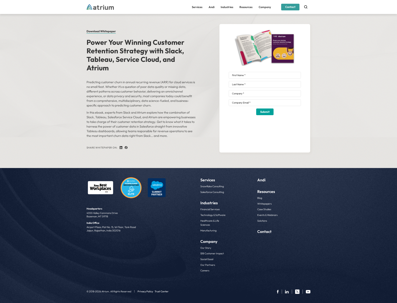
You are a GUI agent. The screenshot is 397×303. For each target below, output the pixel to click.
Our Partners (207, 264)
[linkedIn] (121, 147)
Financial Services (210, 209)
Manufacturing (208, 230)
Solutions (262, 220)
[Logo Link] (100, 187)
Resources (245, 7)
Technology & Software (212, 215)
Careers (204, 270)
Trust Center (162, 291)
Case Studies (264, 209)
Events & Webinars (267, 215)
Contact (290, 7)
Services (197, 7)
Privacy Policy (145, 291)
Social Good (206, 259)
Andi (211, 7)
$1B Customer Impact (212, 253)
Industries (227, 7)
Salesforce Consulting (212, 192)
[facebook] (126, 147)
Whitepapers (264, 203)
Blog (259, 197)
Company (265, 7)
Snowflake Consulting (212, 186)
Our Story (205, 247)
